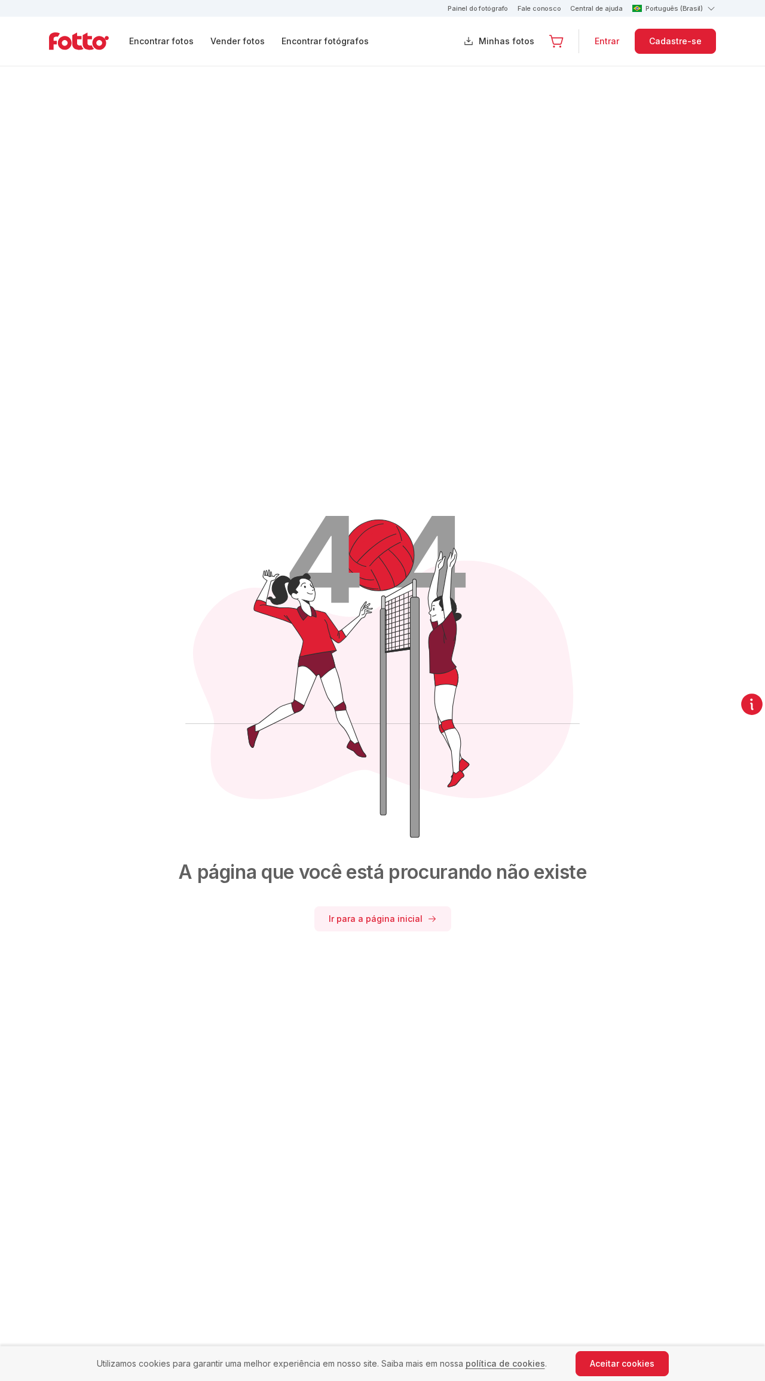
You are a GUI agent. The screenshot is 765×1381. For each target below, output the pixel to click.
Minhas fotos (506, 41)
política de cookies (505, 1363)
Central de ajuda (596, 8)
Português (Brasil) (674, 8)
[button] (556, 41)
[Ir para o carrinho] (556, 41)
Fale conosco (539, 8)
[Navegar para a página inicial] (88, 41)
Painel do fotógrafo (478, 8)
